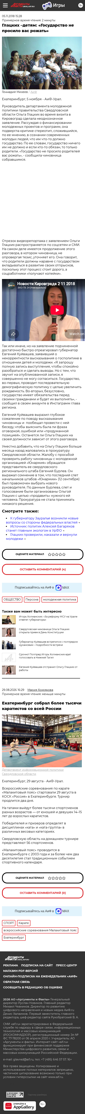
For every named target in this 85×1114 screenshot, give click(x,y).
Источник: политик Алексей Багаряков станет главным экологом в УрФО (40, 528)
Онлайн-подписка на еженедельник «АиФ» (40, 976)
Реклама (10, 965)
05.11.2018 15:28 (12, 16)
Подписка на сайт (37, 965)
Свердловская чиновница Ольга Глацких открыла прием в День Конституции (44, 631)
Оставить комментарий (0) (43, 893)
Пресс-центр (66, 965)
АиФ (33, 92)
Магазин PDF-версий (20, 971)
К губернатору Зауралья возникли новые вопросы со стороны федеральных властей (42, 520)
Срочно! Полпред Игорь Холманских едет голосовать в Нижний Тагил (45, 656)
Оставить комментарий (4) (43, 569)
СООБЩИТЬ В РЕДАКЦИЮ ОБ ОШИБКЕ (32, 987)
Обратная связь (16, 982)
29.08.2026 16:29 (13, 690)
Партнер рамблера (37, 1095)
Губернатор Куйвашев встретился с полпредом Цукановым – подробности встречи (48, 643)
